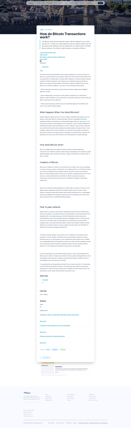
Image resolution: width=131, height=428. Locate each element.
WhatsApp (62, 349)
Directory (89, 3)
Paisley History (48, 400)
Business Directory (27, 412)
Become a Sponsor (93, 400)
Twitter (48, 349)
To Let (66, 3)
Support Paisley (92, 396)
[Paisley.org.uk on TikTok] (33, 402)
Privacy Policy (51, 422)
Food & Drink (49, 3)
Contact (100, 3)
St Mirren (61, 3)
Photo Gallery (70, 396)
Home (39, 3)
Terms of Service (60, 422)
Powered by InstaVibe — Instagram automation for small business (93, 422)
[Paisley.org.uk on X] (27, 402)
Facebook (55, 349)
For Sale (71, 3)
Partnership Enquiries (28, 416)
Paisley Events (48, 398)
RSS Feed (69, 422)
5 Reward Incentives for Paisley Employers (52, 336)
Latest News (48, 396)
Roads (76, 3)
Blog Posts (45, 67)
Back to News (46, 357)
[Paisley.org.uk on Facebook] (24, 402)
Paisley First (91, 394)
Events (55, 3)
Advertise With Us (27, 414)
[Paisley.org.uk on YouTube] (36, 402)
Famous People (70, 398)
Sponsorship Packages (28, 410)
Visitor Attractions (71, 394)
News (43, 3)
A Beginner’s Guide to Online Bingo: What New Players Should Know (59, 314)
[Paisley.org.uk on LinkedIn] (39, 402)
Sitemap (75, 422)
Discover (82, 3)
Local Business (92, 398)
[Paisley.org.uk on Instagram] (30, 402)
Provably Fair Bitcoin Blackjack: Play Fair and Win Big (55, 325)
